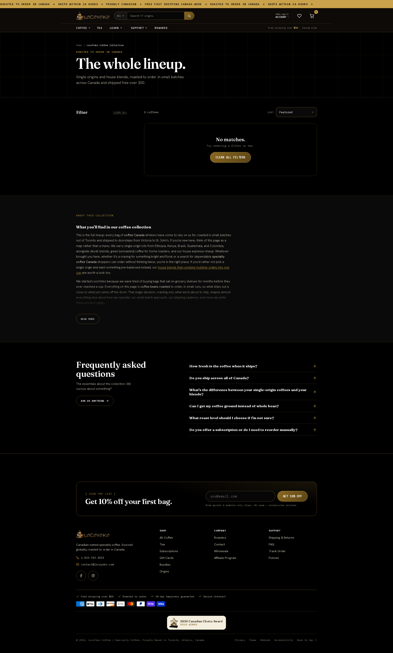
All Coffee (166, 537)
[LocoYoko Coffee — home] (92, 534)
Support (137, 27)
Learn (114, 27)
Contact (219, 544)
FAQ (271, 544)
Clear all (120, 112)
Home (79, 45)
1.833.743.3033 (92, 557)
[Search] (189, 16)
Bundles (165, 564)
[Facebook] (81, 576)
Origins (164, 571)
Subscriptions (169, 551)
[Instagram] (93, 576)
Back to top (305, 640)
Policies (274, 558)
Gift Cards (167, 558)
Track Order (277, 551)
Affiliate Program (225, 558)
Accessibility (283, 640)
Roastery (220, 537)
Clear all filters (230, 157)
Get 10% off (292, 496)
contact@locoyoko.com (97, 564)
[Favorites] (299, 16)
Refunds (265, 640)
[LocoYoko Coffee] (92, 16)
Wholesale (221, 551)
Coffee (81, 27)
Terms (252, 640)
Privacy (240, 640)
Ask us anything (92, 400)
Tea (99, 27)
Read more (88, 318)
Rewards (161, 27)
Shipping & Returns (281, 537)
